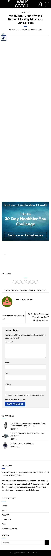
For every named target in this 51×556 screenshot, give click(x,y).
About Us (6, 515)
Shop (4, 510)
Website (8, 384)
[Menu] (3, 4)
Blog (3, 524)
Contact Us (6, 519)
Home (4, 505)
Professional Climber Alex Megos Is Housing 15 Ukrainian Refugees (38, 317)
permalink (42, 290)
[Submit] (47, 542)
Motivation (25, 12)
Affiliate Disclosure (9, 528)
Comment (9, 342)
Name (7, 362)
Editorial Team (36, 29)
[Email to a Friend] (28, 282)
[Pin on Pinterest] (32, 282)
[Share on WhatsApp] (15, 282)
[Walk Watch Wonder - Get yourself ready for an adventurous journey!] (21, 4)
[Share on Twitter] (23, 282)
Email (7, 373)
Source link (6, 273)
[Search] (47, 4)
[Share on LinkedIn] (36, 282)
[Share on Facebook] (19, 282)
